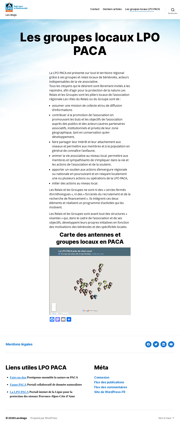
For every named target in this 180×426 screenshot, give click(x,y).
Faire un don (18, 377)
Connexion (101, 377)
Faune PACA (18, 385)
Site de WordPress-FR (109, 392)
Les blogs (21, 418)
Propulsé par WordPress (43, 418)
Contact (94, 9)
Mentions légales (19, 344)
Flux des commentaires (110, 387)
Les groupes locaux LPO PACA (142, 9)
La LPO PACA (19, 392)
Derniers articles (112, 9)
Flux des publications (109, 382)
